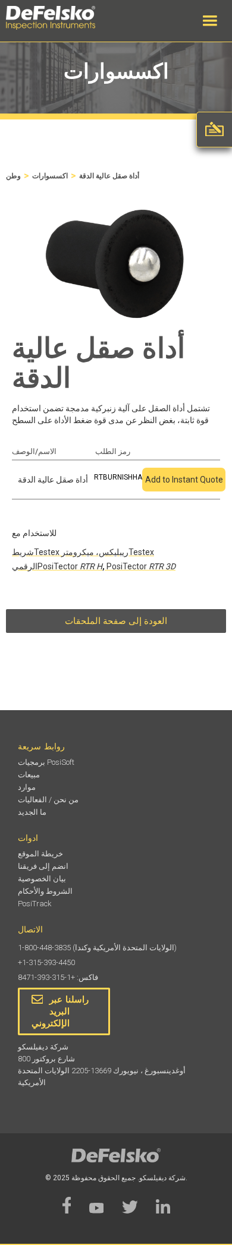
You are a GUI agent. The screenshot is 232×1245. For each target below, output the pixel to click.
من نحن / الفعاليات (48, 799)
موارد (27, 787)
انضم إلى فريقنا (43, 866)
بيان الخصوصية (42, 878)
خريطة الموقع (40, 853)
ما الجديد (32, 812)
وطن (13, 176)
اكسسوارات (50, 176)
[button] (210, 21)
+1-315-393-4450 (46, 962)
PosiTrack (35, 903)
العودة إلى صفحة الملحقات (116, 621)
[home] (62, 18)
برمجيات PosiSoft (46, 762)
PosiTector (69, 566)
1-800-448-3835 (44, 947)
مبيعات (29, 774)
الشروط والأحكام (45, 891)
